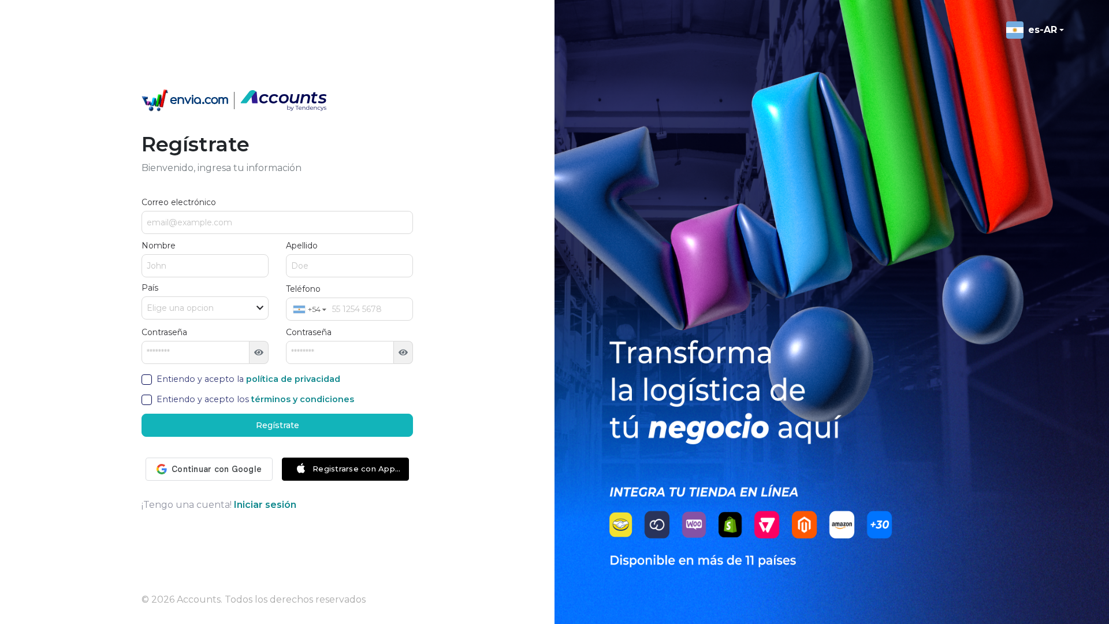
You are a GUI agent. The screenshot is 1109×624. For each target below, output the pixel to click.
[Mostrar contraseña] (258, 352)
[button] (309, 309)
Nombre (159, 245)
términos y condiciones (302, 399)
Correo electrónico (179, 202)
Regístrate (277, 425)
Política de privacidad (293, 379)
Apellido (302, 245)
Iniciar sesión (265, 504)
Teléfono (303, 289)
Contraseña (164, 332)
